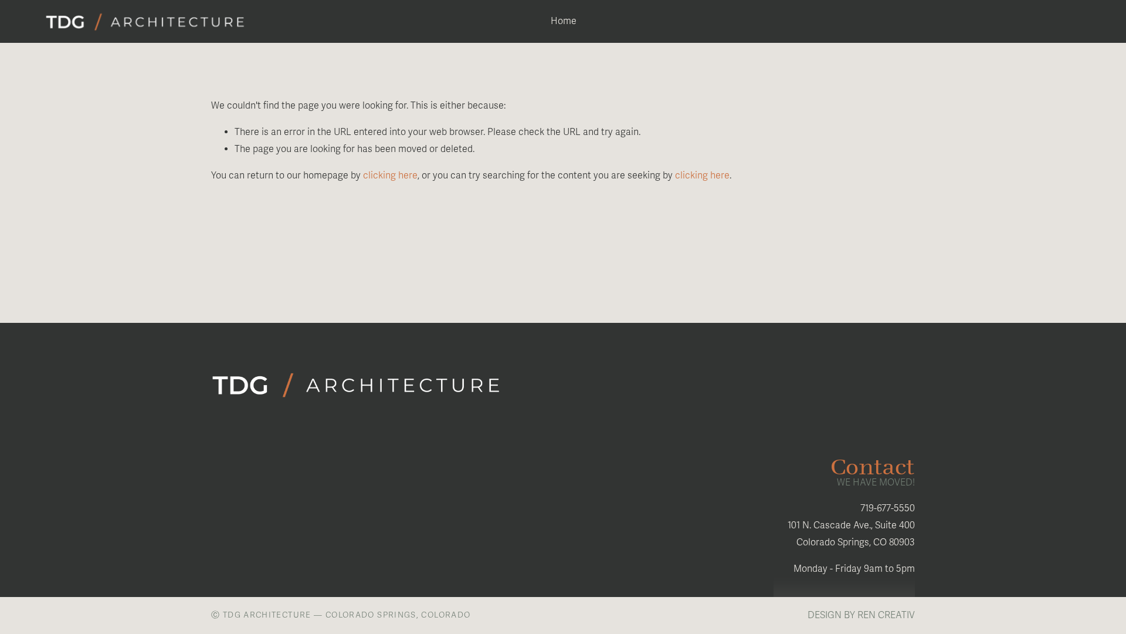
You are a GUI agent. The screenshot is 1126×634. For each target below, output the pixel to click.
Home (563, 21)
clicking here (390, 175)
